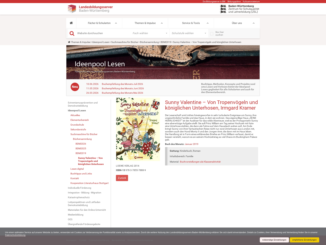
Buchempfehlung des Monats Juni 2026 (123, 88)
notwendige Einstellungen (274, 240)
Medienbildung (75, 214)
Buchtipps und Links (81, 173)
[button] (71, 23)
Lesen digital (77, 168)
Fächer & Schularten (99, 23)
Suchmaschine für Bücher (124, 42)
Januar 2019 (191, 144)
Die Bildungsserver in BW (214, 1)
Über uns (237, 23)
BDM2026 (81, 143)
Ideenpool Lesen (100, 42)
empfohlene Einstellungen (304, 240)
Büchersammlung (149, 42)
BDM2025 (81, 148)
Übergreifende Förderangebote (84, 224)
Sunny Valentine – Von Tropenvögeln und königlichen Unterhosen (91, 161)
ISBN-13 (120, 170)
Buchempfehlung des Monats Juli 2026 (122, 84)
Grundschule (77, 124)
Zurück (122, 178)
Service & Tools (191, 23)
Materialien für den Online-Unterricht (87, 210)
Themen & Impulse (145, 23)
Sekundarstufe (78, 129)
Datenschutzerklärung (15, 235)
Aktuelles (75, 115)
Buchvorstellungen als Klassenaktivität (200, 161)
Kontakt (74, 178)
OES (70, 219)
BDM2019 (166, 42)
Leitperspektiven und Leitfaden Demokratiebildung (84, 203)
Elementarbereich (79, 120)
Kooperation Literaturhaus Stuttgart (89, 183)
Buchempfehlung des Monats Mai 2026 (122, 92)
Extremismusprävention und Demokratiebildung (83, 104)
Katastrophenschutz (79, 197)
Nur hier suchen (219, 33)
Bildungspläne (234, 1)
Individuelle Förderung (79, 187)
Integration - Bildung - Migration (84, 192)
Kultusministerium (251, 1)
